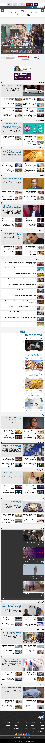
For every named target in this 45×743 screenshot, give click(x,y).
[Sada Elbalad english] (9, 4)
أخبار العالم (17, 725)
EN (32, 7)
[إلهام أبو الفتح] (22, 71)
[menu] (42, 10)
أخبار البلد (31, 12)
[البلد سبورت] (29, 4)
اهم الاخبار (37, 12)
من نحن (30, 737)
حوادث (26, 12)
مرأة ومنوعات (4, 12)
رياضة (21, 12)
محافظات (33, 728)
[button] (43, 36)
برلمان (9, 728)
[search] (2, 10)
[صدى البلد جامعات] (21, 4)
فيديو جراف (42, 728)
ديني (26, 725)
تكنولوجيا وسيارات (16, 728)
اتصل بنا (24, 737)
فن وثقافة (16, 12)
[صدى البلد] (22, 10)
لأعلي (41, 712)
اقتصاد (26, 728)
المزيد (3, 598)
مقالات (34, 731)
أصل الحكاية (8, 725)
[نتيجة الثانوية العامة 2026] (22, 59)
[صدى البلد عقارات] (15, 4)
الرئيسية (42, 12)
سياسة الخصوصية (16, 737)
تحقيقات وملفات (41, 731)
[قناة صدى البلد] (36, 4)
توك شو (10, 12)
